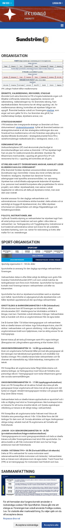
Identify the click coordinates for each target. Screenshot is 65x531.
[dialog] (32, 513)
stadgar (50, 110)
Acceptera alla (51, 525)
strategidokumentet (25, 127)
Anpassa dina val (11, 518)
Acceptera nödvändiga (27, 525)
